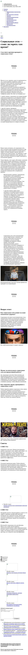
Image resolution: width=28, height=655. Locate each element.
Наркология (10, 24)
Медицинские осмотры (12, 14)
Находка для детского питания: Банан (16, 572)
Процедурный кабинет (12, 22)
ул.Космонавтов (8, 4)
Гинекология (10, 18)
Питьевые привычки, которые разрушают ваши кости (14, 593)
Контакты (6, 26)
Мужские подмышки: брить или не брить (14, 623)
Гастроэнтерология (11, 20)
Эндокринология (11, 25)
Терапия (9, 16)
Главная (6, 9)
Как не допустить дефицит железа (15, 582)
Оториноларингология (12, 17)
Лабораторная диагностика (13, 11)
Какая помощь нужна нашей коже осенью (14, 629)
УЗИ (8, 13)
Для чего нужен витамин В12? (11, 626)
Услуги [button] (5, 10)
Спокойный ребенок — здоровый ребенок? (15, 632)
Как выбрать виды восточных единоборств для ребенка (14, 605)
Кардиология (10, 21)
